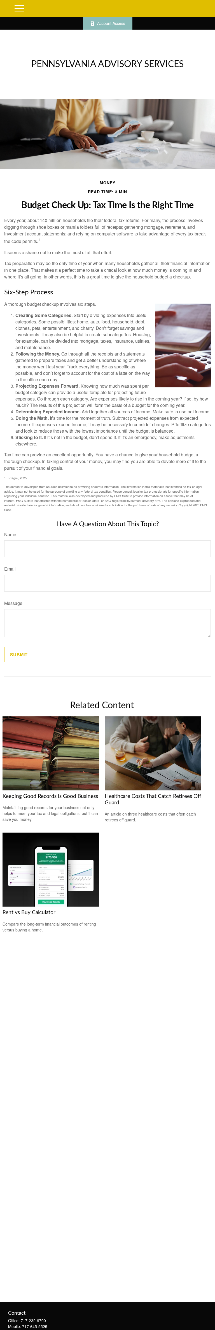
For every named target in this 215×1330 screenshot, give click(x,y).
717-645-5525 (34, 1326)
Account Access (111, 23)
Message (13, 603)
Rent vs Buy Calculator (29, 912)
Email (10, 569)
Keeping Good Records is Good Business (50, 796)
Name (10, 534)
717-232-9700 (33, 1320)
